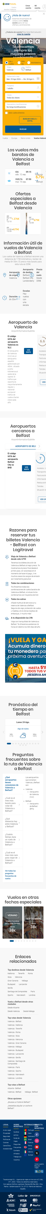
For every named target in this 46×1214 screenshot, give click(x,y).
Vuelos (5, 138)
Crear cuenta (28, 7)
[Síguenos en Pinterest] (37, 1159)
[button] (23, 78)
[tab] (9, 743)
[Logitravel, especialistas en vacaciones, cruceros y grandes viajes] (9, 4)
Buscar (23, 129)
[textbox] (14, 68)
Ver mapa (28, 351)
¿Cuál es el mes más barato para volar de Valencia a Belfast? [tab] (10, 804)
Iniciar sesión (38, 22)
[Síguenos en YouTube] (37, 1147)
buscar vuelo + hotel (30, 120)
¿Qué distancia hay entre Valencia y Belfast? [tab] (11, 823)
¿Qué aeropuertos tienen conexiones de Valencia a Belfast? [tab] (11, 783)
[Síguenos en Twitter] (37, 1153)
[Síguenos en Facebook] (37, 1134)
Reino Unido (25, 138)
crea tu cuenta (23, 34)
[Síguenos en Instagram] (37, 1140)
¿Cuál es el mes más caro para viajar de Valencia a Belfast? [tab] (11, 857)
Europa (14, 138)
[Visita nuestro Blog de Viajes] (39, 1171)
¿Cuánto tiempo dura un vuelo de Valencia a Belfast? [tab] (10, 839)
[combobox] (23, 96)
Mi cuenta (37, 7)
